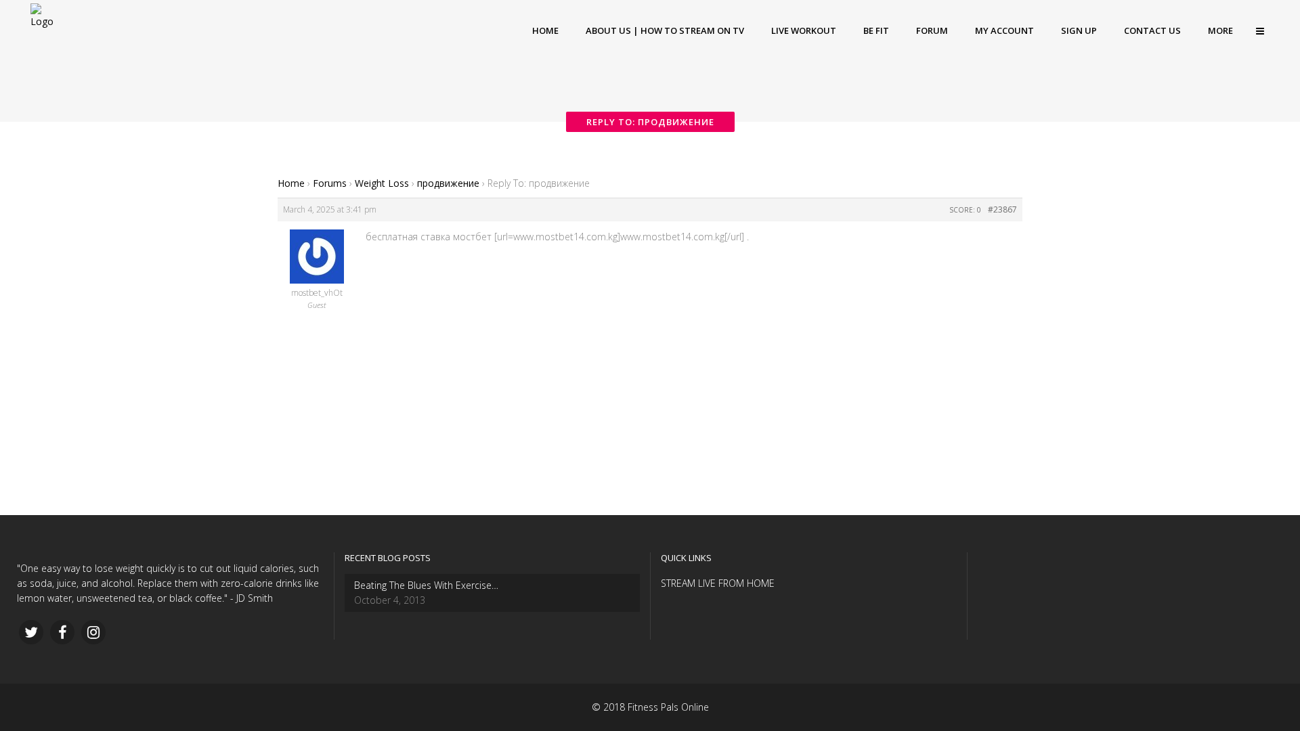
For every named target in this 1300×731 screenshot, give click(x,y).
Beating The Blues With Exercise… (426, 585)
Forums (330, 183)
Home (291, 183)
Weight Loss (382, 183)
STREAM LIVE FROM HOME (718, 583)
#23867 (1002, 209)
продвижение (448, 183)
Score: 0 (965, 210)
